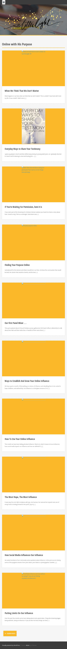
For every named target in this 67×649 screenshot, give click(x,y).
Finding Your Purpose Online (17, 264)
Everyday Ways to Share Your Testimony (22, 148)
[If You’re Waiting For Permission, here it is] (33, 184)
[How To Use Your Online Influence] (33, 416)
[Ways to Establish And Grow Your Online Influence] (33, 358)
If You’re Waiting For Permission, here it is (23, 206)
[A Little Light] (33, 19)
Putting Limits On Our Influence (19, 613)
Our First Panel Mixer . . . (15, 323)
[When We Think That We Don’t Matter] (33, 68)
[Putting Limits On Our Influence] (33, 590)
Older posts (11, 633)
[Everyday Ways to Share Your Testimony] (33, 126)
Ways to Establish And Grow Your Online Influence (27, 381)
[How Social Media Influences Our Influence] (33, 532)
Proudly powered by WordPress (11, 645)
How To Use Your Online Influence (20, 439)
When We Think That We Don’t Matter (22, 90)
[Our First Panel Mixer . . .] (33, 300)
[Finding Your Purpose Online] (33, 242)
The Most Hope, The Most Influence (21, 497)
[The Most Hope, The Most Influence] (33, 474)
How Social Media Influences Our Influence (24, 555)
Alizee (27, 645)
